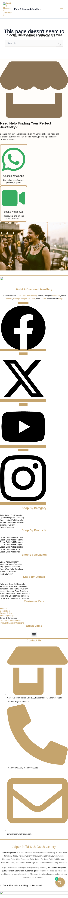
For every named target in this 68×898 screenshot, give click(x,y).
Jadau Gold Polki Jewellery (27, 296)
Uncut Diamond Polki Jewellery (45, 856)
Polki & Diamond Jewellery (27, 9)
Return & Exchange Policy (11, 620)
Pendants (8, 299)
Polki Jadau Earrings (39, 859)
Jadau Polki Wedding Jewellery (53, 863)
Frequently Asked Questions (12, 623)
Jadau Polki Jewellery (22, 856)
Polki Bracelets (7, 863)
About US (4, 608)
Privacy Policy (6, 613)
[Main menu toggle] (62, 9)
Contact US (5, 611)
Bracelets (31, 299)
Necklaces (56, 296)
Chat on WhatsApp (13, 175)
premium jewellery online (46, 874)
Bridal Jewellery (22, 859)
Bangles (24, 299)
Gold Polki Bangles (57, 859)
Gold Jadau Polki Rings (25, 863)
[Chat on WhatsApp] (13, 170)
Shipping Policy (6, 616)
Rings (60, 299)
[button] (34, 634)
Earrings (16, 299)
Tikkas (43, 299)
